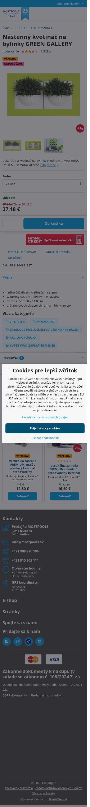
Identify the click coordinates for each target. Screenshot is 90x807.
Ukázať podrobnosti (45, 438)
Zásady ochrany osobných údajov (45, 417)
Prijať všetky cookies (45, 428)
